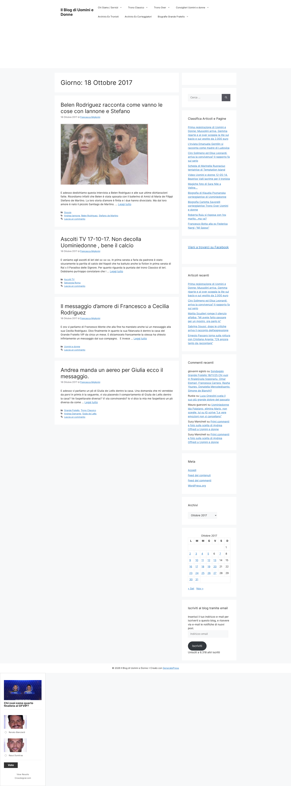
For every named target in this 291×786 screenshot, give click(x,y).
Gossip (67, 212)
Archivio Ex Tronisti (108, 16)
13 (214, 560)
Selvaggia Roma (72, 282)
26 (209, 573)
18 (202, 566)
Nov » (199, 588)
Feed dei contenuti (199, 475)
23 (190, 573)
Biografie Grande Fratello (171, 16)
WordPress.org (197, 485)
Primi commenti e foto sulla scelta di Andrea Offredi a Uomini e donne (208, 425)
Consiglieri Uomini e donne (190, 7)
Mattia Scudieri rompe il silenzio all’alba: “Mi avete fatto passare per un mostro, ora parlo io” (207, 317)
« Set (191, 588)
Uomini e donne (72, 346)
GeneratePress (171, 668)
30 (191, 579)
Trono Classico (136, 7)
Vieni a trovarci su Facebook (208, 247)
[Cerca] (226, 97)
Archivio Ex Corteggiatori (138, 16)
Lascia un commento (74, 219)
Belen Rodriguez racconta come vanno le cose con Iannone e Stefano (111, 108)
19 (208, 566)
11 (202, 560)
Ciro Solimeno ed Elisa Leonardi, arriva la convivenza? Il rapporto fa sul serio (209, 157)
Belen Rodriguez (89, 215)
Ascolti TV (69, 279)
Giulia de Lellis (89, 413)
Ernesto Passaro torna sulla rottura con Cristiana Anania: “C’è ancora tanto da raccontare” (209, 339)
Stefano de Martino (108, 215)
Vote (11, 765)
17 (196, 566)
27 (214, 573)
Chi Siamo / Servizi (108, 7)
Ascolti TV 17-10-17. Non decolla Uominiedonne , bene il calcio (101, 242)
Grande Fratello (72, 410)
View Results (23, 774)
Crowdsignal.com (23, 778)
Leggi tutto (124, 204)
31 (196, 579)
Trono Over (160, 7)
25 (202, 573)
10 (196, 560)
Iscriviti (197, 646)
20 (215, 566)
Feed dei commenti (199, 480)
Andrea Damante (72, 413)
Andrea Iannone (72, 215)
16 (190, 566)
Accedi (192, 470)
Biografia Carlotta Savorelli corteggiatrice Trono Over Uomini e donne (208, 205)
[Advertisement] (145, 47)
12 (208, 560)
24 (197, 573)
